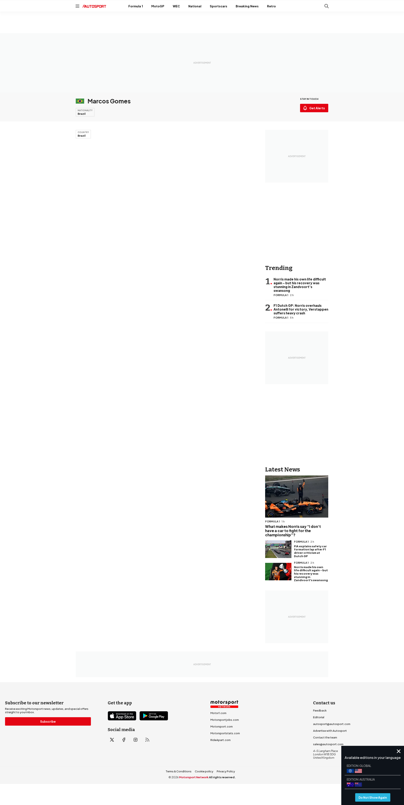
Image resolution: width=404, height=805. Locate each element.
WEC (176, 6)
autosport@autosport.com (331, 724)
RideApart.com (220, 740)
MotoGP (157, 6)
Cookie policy (204, 771)
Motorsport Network (194, 777)
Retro (271, 6)
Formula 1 (135, 6)
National (194, 6)
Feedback (320, 710)
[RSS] (147, 740)
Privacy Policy (226, 771)
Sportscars (218, 6)
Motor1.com (218, 713)
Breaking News (247, 6)
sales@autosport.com (328, 744)
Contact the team (325, 737)
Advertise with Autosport (330, 730)
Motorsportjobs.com (224, 719)
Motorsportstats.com (225, 733)
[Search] (326, 6)
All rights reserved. (222, 777)
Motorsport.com (221, 726)
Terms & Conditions (178, 771)
